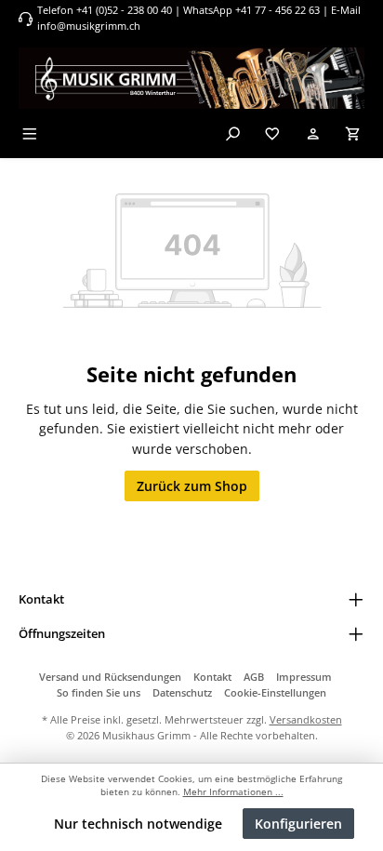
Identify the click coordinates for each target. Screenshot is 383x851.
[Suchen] (232, 133)
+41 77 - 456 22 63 (279, 10)
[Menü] (29, 133)
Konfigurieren (298, 823)
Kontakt (212, 677)
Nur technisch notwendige (138, 823)
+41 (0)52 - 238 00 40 (124, 10)
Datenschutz (182, 692)
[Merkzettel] (272, 133)
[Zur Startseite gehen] (191, 78)
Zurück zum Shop (192, 486)
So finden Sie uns (98, 692)
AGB (254, 677)
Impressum (304, 677)
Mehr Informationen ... (233, 792)
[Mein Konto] (313, 133)
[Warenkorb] (353, 133)
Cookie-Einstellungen (275, 692)
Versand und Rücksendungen (110, 677)
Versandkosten (306, 719)
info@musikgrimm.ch (88, 26)
